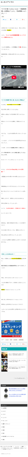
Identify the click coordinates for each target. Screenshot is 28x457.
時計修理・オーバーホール (8, 436)
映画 (3, 427)
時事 (3, 16)
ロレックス (5, 420)
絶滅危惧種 (21, 339)
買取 (3, 439)
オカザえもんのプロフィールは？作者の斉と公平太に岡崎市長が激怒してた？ (16, 368)
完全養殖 (15, 339)
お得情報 (4, 408)
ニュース (4, 417)
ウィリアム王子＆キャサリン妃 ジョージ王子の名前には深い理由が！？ (16, 361)
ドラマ (4, 414)
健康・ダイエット (6, 423)
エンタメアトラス (7, 2)
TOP (7, 446)
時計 (3, 433)
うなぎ (7, 339)
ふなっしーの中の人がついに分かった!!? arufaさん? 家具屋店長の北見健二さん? (16, 354)
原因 (11, 339)
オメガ (4, 411)
